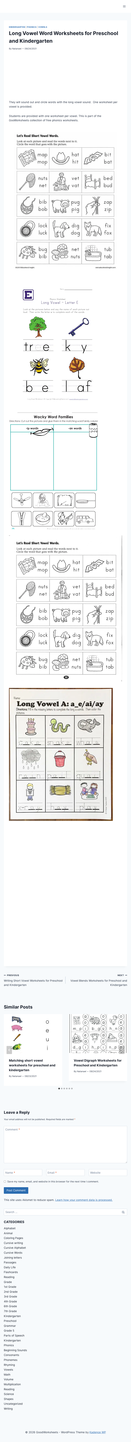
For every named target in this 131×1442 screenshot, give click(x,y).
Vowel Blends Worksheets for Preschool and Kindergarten (98, 980)
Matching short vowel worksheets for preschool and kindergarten (32, 1065)
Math (7, 1374)
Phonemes (10, 1360)
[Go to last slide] (9, 1050)
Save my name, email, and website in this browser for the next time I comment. (53, 1181)
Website (95, 1172)
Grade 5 (9, 1330)
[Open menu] (124, 6)
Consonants (11, 1355)
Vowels (42, 27)
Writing (8, 1408)
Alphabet (9, 1228)
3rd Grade (10, 1296)
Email (52, 1172)
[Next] (121, 1050)
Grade (8, 1282)
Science (9, 1394)
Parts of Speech (14, 1335)
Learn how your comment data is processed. (84, 1200)
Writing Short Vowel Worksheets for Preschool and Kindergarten (33, 980)
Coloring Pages (13, 1238)
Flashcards (11, 1272)
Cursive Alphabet (15, 1247)
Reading (9, 1277)
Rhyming (9, 1364)
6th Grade (10, 1306)
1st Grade (10, 1286)
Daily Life (10, 1267)
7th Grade (10, 1311)
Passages (10, 1262)
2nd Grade (11, 1291)
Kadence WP (97, 1432)
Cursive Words (13, 1252)
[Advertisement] (65, 77)
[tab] (59, 1088)
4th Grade (10, 1301)
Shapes (8, 1399)
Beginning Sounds (15, 1350)
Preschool (10, 1320)
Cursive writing (13, 1243)
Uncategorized (13, 1403)
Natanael (16, 48)
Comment (12, 1129)
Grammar (10, 1325)
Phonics (31, 27)
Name (10, 1172)
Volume (8, 1379)
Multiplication (12, 1384)
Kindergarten (17, 27)
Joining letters (13, 1257)
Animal (8, 1233)
